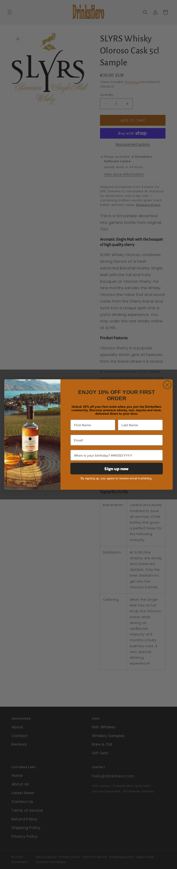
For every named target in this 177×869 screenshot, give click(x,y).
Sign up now (116, 468)
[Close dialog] (167, 385)
